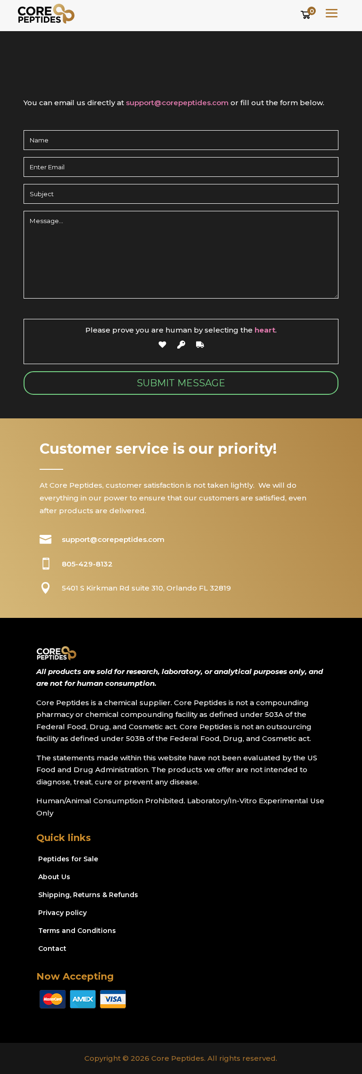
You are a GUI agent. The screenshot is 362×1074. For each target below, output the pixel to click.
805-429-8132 (87, 563)
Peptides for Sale (68, 859)
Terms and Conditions (77, 930)
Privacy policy (62, 912)
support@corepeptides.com (177, 102)
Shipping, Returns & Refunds (88, 895)
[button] (307, 13)
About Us (54, 877)
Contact (52, 948)
